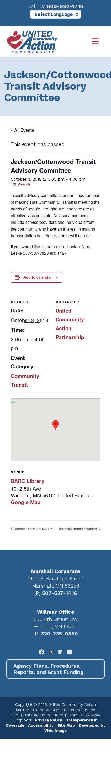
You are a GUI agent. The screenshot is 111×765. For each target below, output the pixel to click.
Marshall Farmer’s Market (33, 528)
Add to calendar (37, 277)
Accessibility (40, 725)
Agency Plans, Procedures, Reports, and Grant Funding (48, 669)
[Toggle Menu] (82, 41)
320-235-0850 (59, 634)
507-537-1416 (59, 593)
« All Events (22, 130)
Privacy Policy (48, 720)
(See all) (24, 184)
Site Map (66, 725)
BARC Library (27, 480)
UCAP (32, 41)
